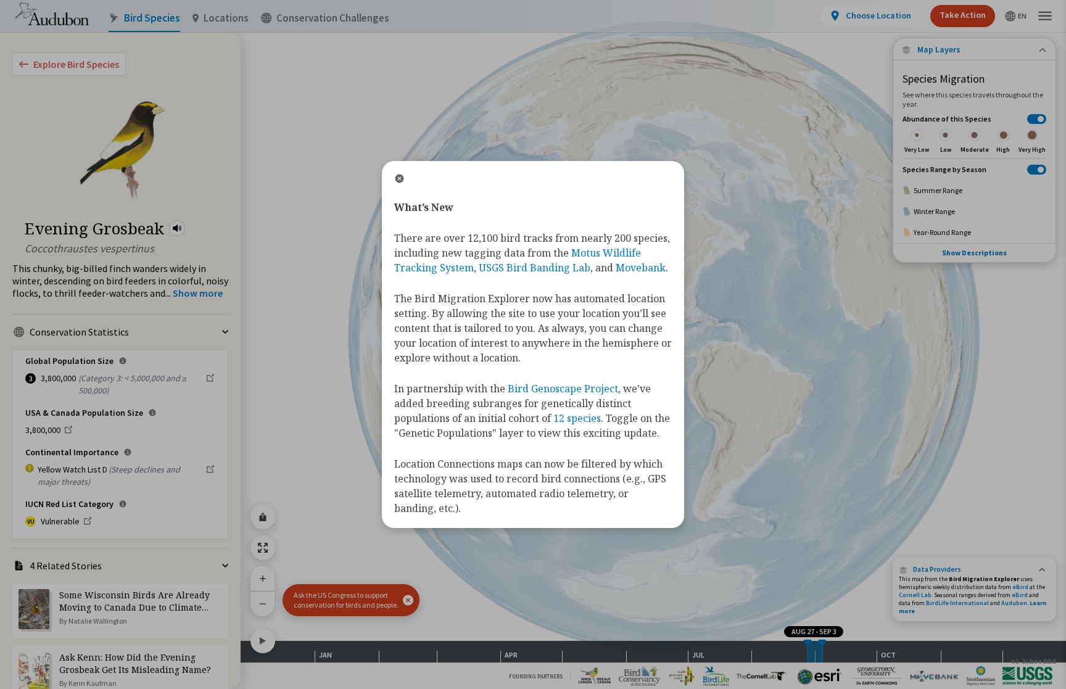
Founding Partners (536, 676)
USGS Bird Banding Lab (534, 267)
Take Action (963, 14)
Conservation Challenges (332, 18)
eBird (1020, 587)
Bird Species (152, 18)
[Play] (262, 641)
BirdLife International (957, 603)
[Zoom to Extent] (262, 547)
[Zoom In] (262, 578)
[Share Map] (262, 517)
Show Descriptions (974, 252)
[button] (177, 228)
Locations (226, 18)
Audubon (1014, 603)
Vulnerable (60, 521)
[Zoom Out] (262, 603)
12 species (577, 418)
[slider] (807, 651)
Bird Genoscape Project (563, 388)
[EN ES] (1016, 16)
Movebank (641, 267)
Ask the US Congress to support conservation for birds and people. (346, 599)
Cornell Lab (915, 595)
